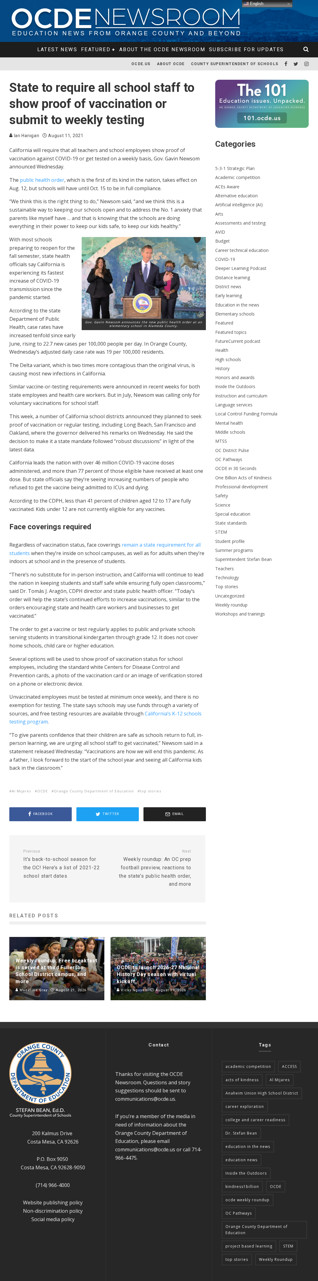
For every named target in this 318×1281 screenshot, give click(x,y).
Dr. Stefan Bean (241, 1133)
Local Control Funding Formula (246, 414)
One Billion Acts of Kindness (243, 478)
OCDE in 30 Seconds (236, 468)
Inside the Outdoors (235, 386)
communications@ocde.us (145, 1098)
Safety (221, 496)
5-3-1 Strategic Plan (235, 168)
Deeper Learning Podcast (240, 268)
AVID (220, 232)
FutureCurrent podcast (238, 341)
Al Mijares (21, 791)
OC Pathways (228, 459)
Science (222, 505)
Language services (233, 405)
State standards (231, 523)
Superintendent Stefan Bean (243, 559)
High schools (228, 359)
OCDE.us (140, 64)
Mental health (229, 423)
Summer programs (234, 550)
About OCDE (171, 64)
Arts (219, 214)
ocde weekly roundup (247, 1200)
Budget (222, 241)
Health (221, 350)
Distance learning (232, 277)
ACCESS (289, 1066)
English (256, 3)
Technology (227, 577)
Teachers (224, 568)
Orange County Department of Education (94, 791)
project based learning (248, 1246)
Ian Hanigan (26, 135)
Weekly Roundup (276, 1259)
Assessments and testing (240, 223)
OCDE (42, 791)
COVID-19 (225, 259)
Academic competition (237, 177)
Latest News (57, 49)
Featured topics (231, 332)
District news (228, 286)
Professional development (241, 487)
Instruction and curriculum (241, 396)
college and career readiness (255, 1119)
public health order (42, 180)
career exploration (244, 1106)
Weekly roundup (231, 605)
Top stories (226, 586)
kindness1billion (242, 1186)
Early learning (228, 295)
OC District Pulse (232, 450)
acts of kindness (242, 1079)
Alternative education (236, 196)
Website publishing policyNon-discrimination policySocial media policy (53, 1210)
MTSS (221, 441)
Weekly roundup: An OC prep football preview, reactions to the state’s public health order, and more (155, 868)
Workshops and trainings (240, 614)
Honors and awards (235, 377)
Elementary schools (235, 314)
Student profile (230, 541)
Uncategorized (229, 596)
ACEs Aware (227, 187)
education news (241, 1159)
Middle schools (230, 432)
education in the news (247, 1146)
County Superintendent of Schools (234, 64)
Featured (96, 49)
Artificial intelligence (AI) (239, 205)
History (222, 368)
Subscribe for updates (246, 49)
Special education (232, 514)
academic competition (248, 1066)
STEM (221, 532)
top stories (150, 791)
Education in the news (237, 305)
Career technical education (242, 250)
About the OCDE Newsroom (162, 49)
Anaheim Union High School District (261, 1093)
